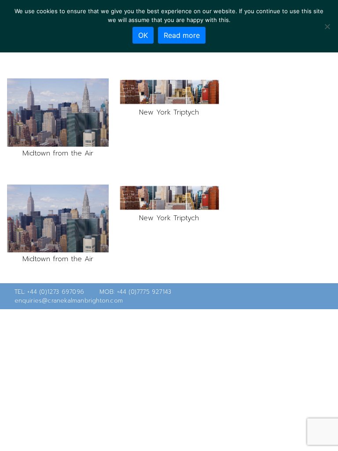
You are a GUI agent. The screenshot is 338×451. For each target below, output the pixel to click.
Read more (182, 35)
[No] (327, 26)
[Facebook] (312, 296)
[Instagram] (327, 296)
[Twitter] (298, 296)
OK (143, 35)
